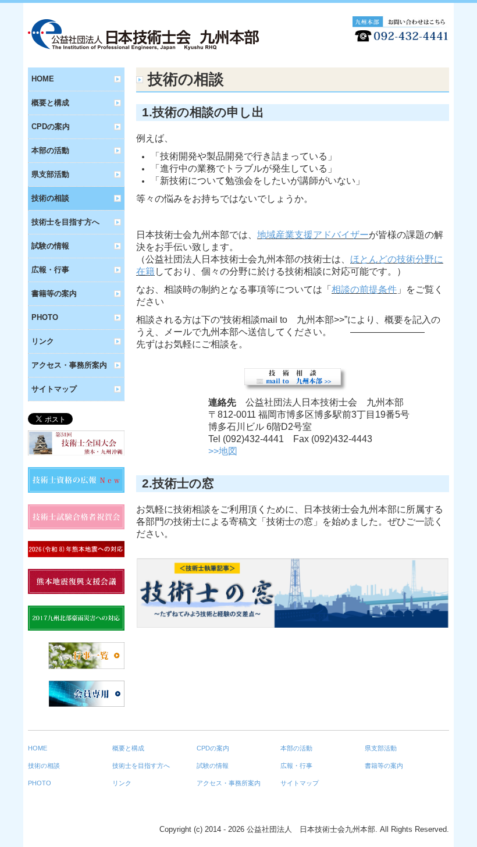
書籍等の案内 (54, 293)
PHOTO (44, 317)
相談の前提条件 (364, 289)
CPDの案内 (50, 126)
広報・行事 (50, 269)
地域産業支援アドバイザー (313, 235)
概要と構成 (50, 102)
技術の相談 (50, 198)
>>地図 (222, 451)
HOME (42, 78)
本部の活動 (50, 150)
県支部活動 (50, 174)
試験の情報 (50, 245)
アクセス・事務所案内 (69, 365)
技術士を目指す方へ (65, 222)
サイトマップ (54, 389)
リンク (42, 341)
